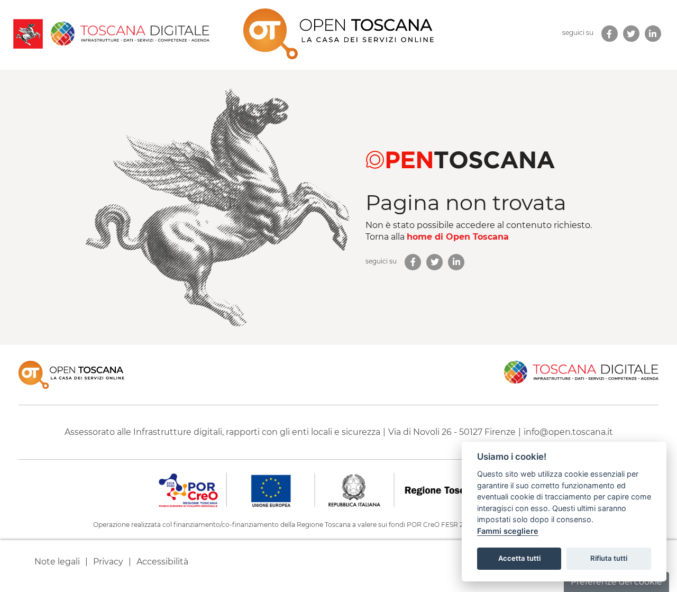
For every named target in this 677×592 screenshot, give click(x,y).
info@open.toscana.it (568, 432)
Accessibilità (162, 562)
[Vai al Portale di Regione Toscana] (28, 34)
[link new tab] (609, 33)
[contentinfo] (338, 468)
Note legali (57, 562)
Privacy (108, 562)
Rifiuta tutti (608, 558)
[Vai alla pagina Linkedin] (456, 262)
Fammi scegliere (507, 530)
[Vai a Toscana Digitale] (126, 33)
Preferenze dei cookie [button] (616, 582)
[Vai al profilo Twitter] (434, 262)
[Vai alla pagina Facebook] (413, 262)
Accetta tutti (519, 558)
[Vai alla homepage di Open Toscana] (338, 33)
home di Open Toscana (458, 237)
